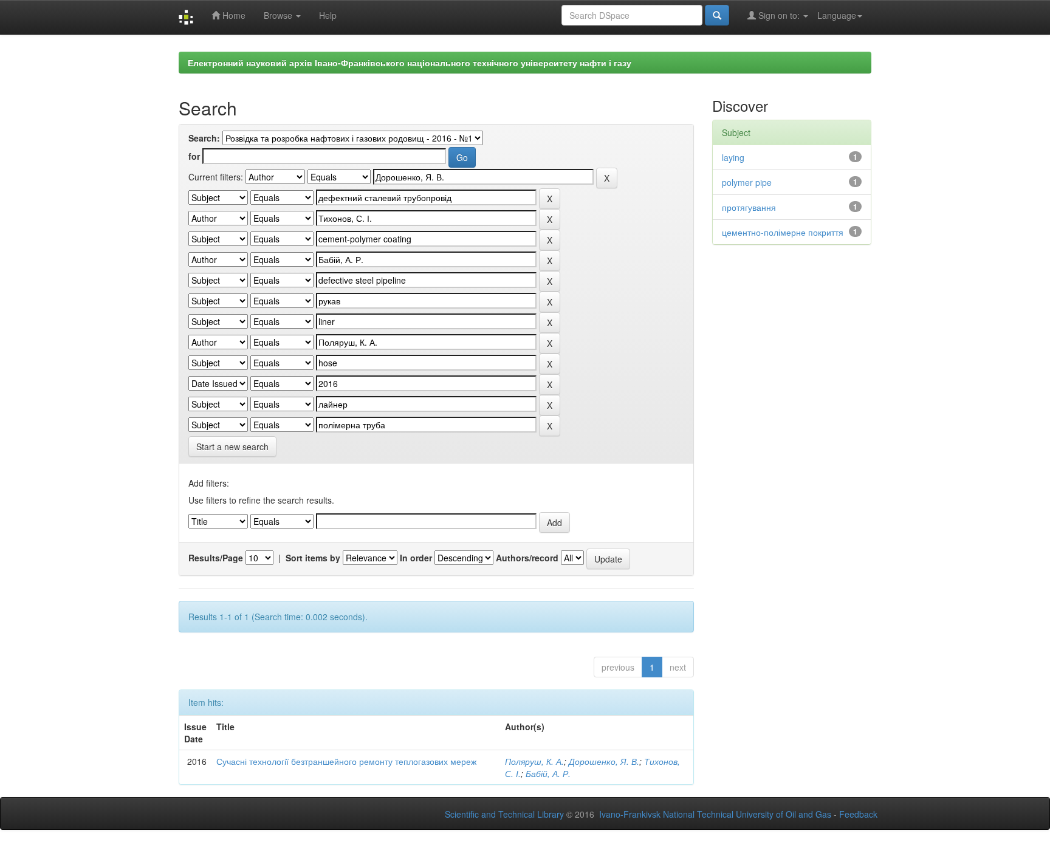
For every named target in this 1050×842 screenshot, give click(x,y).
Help (328, 15)
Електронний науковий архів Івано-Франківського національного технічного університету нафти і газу (409, 62)
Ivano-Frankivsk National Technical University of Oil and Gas (715, 814)
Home (232, 15)
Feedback (858, 814)
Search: (204, 138)
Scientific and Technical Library (504, 814)
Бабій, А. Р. (548, 773)
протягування (749, 207)
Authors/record (527, 558)
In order (416, 558)
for (194, 156)
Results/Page (215, 558)
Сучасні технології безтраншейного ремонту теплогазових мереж (346, 761)
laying (733, 157)
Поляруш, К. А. (534, 761)
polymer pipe (747, 182)
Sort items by (313, 558)
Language (836, 15)
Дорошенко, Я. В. (604, 761)
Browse (279, 15)
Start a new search (232, 446)
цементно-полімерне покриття (782, 232)
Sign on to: (779, 15)
